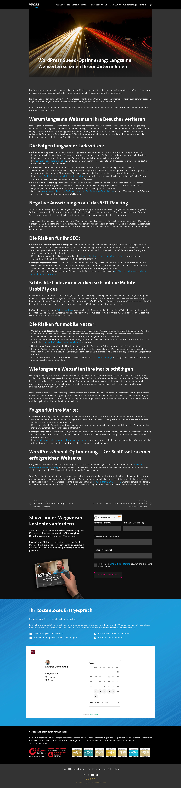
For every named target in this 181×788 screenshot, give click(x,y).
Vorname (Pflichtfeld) (103, 522)
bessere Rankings (104, 357)
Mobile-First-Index (64, 310)
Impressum (101, 769)
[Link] (151, 4)
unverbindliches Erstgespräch (107, 482)
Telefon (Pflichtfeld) (103, 550)
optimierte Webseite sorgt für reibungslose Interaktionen (62, 440)
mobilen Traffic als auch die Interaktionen (62, 342)
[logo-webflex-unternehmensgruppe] (34, 4)
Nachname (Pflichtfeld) (133, 522)
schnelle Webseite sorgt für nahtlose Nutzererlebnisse (61, 176)
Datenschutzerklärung (120, 564)
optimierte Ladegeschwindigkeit (51, 161)
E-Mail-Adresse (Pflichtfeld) (106, 536)
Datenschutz (113, 769)
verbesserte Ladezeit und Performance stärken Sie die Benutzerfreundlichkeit (78, 191)
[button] (88, 4)
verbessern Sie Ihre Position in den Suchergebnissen (102, 256)
